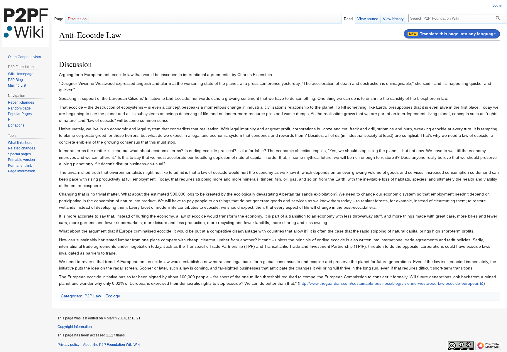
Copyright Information (75, 327)
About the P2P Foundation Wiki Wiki (111, 345)
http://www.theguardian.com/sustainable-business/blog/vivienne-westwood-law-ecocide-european (389, 283)
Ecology (112, 296)
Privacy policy (69, 345)
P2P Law (92, 296)
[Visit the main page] (25, 23)
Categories (71, 296)
